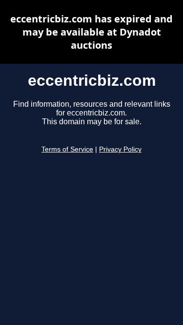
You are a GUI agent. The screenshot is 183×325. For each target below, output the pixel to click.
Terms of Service (67, 149)
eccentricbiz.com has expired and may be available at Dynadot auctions (91, 32)
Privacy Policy (120, 149)
